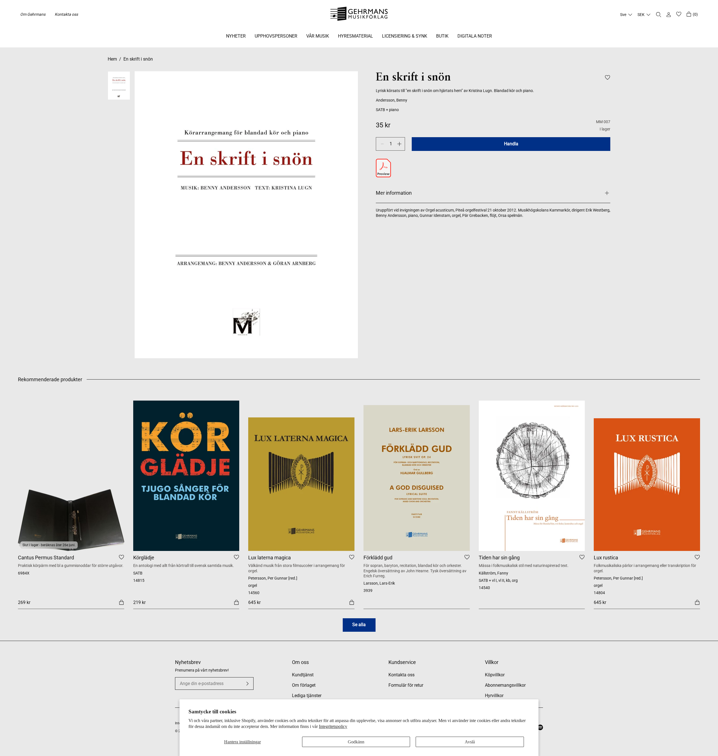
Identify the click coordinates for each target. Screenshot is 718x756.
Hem (112, 59)
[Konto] (668, 14)
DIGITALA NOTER (474, 36)
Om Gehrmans (32, 14)
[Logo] (359, 14)
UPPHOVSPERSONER (276, 36)
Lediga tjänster (306, 695)
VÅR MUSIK (317, 36)
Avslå (470, 741)
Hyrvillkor (494, 695)
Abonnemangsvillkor (505, 685)
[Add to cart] (121, 602)
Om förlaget (304, 685)
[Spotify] (540, 727)
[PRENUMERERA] (247, 683)
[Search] (658, 14)
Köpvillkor (495, 674)
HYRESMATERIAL (355, 36)
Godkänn (356, 741)
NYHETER (236, 36)
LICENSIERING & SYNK (404, 36)
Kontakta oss (66, 14)
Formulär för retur (405, 685)
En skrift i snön (138, 59)
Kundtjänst (303, 674)
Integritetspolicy (333, 726)
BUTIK (442, 36)
